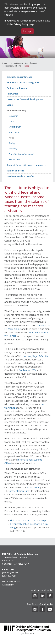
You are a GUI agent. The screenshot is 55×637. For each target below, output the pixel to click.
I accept (27, 31)
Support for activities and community (26, 165)
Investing (13, 148)
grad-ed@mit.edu (10, 572)
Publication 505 (27, 370)
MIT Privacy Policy (11, 581)
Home (4, 63)
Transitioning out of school (21, 154)
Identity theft (15, 126)
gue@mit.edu (27, 633)
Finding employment (17, 88)
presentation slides (20, 491)
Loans (10, 104)
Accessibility (7, 584)
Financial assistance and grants (23, 82)
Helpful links (14, 159)
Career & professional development (25, 99)
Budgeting (13, 116)
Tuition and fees (15, 170)
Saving (12, 143)
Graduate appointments (19, 77)
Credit (11, 121)
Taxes (11, 137)
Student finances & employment (24, 63)
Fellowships (12, 93)
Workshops (14, 132)
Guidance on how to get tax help (28, 520)
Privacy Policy (21, 24)
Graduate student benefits (20, 176)
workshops (33, 487)
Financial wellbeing (13, 66)
